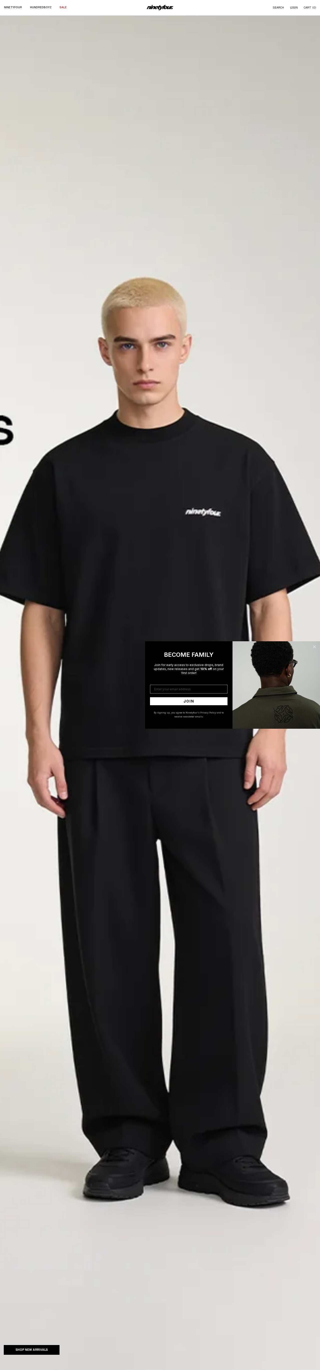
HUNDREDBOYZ (41, 7)
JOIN (189, 701)
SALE (63, 7)
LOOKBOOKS (131, 29)
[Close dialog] (315, 647)
